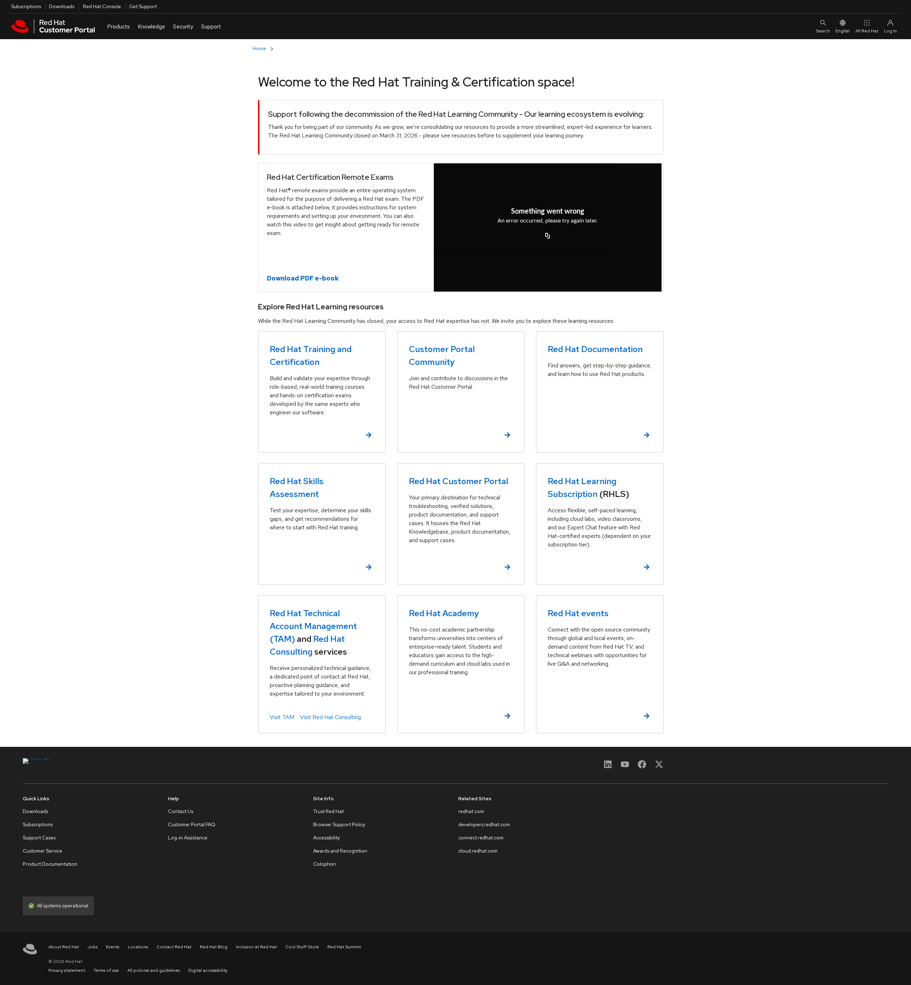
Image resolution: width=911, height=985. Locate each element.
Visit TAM (282, 717)
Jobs (93, 947)
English (843, 31)
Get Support (143, 6)
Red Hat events (578, 613)
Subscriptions (26, 6)
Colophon (324, 864)
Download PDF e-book (303, 278)
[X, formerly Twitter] (659, 764)
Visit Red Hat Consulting (330, 717)
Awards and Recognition (340, 851)
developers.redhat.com (484, 824)
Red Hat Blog (213, 947)
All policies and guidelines (153, 970)
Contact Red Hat (174, 947)
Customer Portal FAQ (191, 824)
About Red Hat (63, 947)
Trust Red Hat (328, 811)
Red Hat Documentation (595, 349)
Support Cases (39, 837)
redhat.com (471, 811)
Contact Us (180, 811)
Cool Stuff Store (302, 947)
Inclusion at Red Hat (256, 947)
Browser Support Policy (339, 824)
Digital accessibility (207, 970)
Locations (138, 947)
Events (112, 947)
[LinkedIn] (608, 766)
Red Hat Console (102, 6)
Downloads (61, 6)
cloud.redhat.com (477, 851)
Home (259, 48)
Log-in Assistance (187, 837)
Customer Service (42, 851)
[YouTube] (625, 766)
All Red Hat (866, 31)
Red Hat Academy (444, 613)
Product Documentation (50, 864)
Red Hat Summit (344, 947)
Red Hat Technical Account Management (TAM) (313, 626)
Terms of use (106, 970)
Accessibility (326, 837)
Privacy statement (66, 970)
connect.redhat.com (481, 837)
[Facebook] (642, 766)
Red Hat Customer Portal (458, 481)
